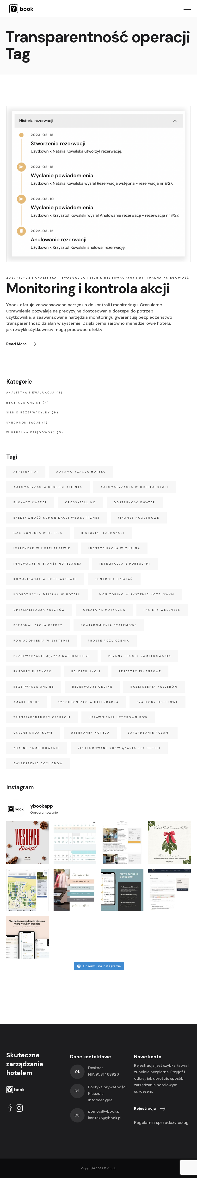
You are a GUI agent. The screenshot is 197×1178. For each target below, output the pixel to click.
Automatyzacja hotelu (81, 471)
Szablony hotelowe (157, 702)
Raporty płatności (33, 671)
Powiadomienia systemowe (109, 625)
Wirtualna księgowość (164, 277)
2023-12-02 (18, 277)
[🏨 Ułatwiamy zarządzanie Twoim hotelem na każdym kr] (122, 890)
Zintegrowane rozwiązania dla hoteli (119, 748)
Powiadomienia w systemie (41, 640)
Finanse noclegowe (139, 517)
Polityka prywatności (107, 1087)
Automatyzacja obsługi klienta (47, 487)
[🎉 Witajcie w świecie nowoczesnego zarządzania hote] (27, 937)
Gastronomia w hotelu (38, 533)
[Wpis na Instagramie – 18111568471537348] (27, 842)
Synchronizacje (23, 422)
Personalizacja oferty (38, 625)
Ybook (111, 1168)
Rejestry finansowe (140, 671)
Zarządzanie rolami (149, 732)
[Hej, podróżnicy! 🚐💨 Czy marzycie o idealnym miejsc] (27, 890)
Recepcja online (23, 402)
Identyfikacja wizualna (114, 548)
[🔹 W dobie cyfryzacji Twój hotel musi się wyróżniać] (169, 890)
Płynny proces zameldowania (139, 656)
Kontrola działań (114, 579)
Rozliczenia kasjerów (154, 686)
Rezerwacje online (92, 686)
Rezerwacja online (33, 686)
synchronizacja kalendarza (88, 702)
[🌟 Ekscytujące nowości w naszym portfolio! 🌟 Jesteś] (122, 842)
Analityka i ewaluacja (60, 277)
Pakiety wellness (162, 609)
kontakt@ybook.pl (104, 1117)
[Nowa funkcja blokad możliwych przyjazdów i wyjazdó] (75, 842)
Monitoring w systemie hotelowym (136, 594)
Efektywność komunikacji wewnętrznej (56, 517)
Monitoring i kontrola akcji (88, 289)
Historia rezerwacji (103, 533)
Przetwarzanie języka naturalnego (51, 656)
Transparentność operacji (42, 717)
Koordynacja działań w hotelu (47, 594)
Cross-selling (80, 502)
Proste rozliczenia (108, 640)
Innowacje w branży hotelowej (47, 563)
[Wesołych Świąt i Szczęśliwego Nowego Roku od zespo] (169, 842)
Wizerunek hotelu (90, 732)
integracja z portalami (125, 563)
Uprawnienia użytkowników (118, 717)
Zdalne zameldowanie (36, 748)
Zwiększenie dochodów (38, 763)
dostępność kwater (134, 502)
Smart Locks (26, 702)
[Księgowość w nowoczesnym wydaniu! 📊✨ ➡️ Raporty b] (75, 890)
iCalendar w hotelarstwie (41, 548)
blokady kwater (30, 502)
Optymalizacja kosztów (39, 609)
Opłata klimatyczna (104, 609)
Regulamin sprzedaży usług (161, 1122)
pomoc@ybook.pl (104, 1111)
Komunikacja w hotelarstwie (45, 579)
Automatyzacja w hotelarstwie (134, 487)
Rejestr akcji (86, 671)
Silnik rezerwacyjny (112, 277)
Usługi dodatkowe (33, 732)
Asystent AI (25, 471)
